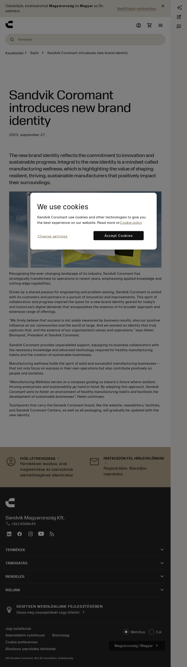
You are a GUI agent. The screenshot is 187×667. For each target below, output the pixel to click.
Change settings (53, 236)
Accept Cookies (118, 235)
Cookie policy (131, 222)
